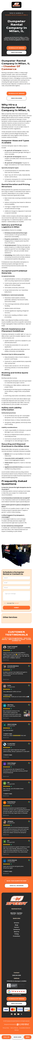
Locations (18, 13)
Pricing (17, 934)
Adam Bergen (11, 763)
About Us (16, 931)
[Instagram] (15, 1014)
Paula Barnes (11, 802)
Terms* (16, 603)
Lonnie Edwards (12, 860)
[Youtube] (18, 1014)
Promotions (16, 936)
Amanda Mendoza (13, 666)
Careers (16, 927)
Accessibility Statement (24, 1028)
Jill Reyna (10, 821)
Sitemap (16, 1030)
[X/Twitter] (21, 1014)
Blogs (16, 925)
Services (16, 923)
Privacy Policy (6, 1028)
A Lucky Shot (11, 744)
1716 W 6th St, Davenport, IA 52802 (16, 981)
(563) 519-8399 (16, 975)
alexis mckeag (11, 724)
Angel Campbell (12, 646)
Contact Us (16, 929)
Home (11, 13)
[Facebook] (12, 1014)
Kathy (9, 685)
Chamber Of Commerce (11, 68)
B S (8, 841)
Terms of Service (14, 1028)
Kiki (8, 782)
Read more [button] (6, 660)
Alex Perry (10, 705)
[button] (27, 1037)
